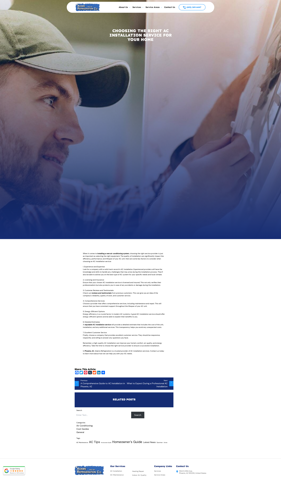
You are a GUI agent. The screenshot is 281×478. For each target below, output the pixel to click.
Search (137, 415)
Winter (165, 442)
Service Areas (159, 475)
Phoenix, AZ (89, 351)
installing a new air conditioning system (113, 253)
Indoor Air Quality (139, 475)
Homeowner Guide (106, 442)
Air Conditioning (84, 425)
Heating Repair (138, 471)
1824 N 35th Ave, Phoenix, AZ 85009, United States (192, 472)
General (80, 432)
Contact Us (169, 7)
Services (157, 471)
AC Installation (116, 471)
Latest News (149, 442)
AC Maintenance (82, 442)
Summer (160, 442)
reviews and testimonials (102, 293)
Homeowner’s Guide (127, 442)
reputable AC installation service (98, 324)
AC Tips (94, 442)
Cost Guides (82, 429)
